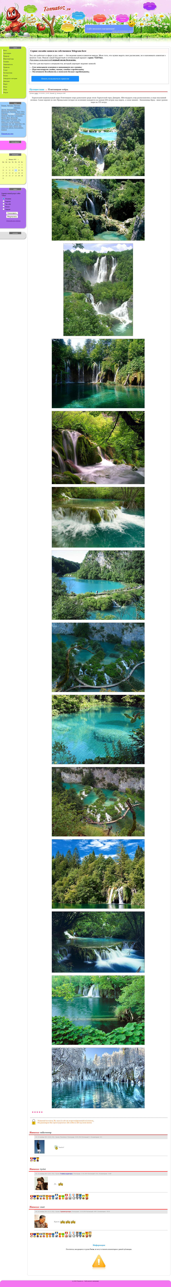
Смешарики (18, 116)
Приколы (6, 67)
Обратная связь (122, 19)
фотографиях (18, 128)
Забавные (17, 108)
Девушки (6, 81)
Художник (13, 120)
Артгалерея (7, 53)
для (10, 124)
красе (11, 126)
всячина (16, 122)
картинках (4, 126)
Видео (5, 84)
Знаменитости (8, 64)
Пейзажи (4, 114)
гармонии (4, 124)
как (23, 124)
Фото (5, 50)
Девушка (10, 105)
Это (19, 120)
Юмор (3, 122)
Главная (100, 18)
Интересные (5, 112)
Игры (5, 87)
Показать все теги (7, 134)
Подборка (11, 114)
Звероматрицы (12, 110)
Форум (68, 28)
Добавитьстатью (30, 10)
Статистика (78, 16)
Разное (5, 76)
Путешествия (7, 73)
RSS (149, 6)
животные (18, 124)
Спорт (5, 70)
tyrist (36, 93)
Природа (6, 56)
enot (42, 1207)
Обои (5, 90)
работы (11, 128)
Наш (18, 112)
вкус (7, 122)
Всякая (3, 105)
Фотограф (14, 118)
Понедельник (19, 114)
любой (15, 126)
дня (13, 124)
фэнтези (4, 130)
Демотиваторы (7, 108)
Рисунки (11, 116)
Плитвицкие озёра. (58, 89)
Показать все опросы (13, 221)
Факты (3, 118)
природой (4, 128)
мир (20, 126)
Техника (6, 62)
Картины (13, 112)
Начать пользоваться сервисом (55, 79)
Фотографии (5, 120)
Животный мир (8, 59)
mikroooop (45, 1132)
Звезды (3, 110)
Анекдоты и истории (10, 78)
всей (11, 122)
